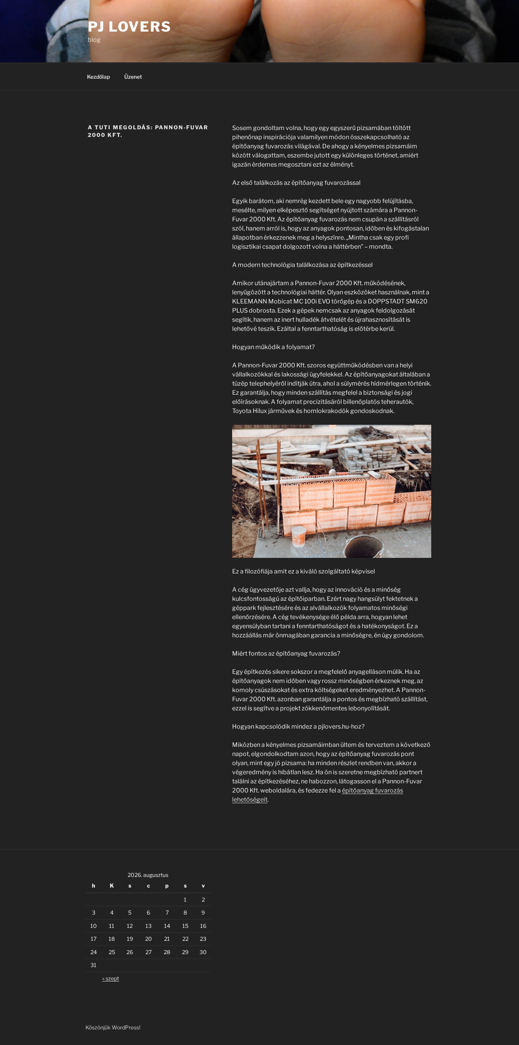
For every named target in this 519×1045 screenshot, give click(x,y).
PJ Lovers (130, 26)
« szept (110, 978)
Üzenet (133, 76)
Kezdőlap (98, 76)
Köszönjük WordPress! (112, 1027)
